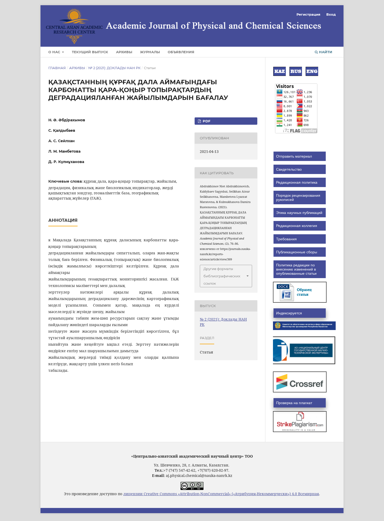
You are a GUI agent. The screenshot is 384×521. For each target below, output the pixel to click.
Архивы (124, 52)
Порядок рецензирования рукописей (298, 197)
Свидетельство (289, 169)
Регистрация (308, 14)
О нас (54, 52)
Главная (57, 68)
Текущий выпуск (90, 52)
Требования (286, 239)
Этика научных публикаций (299, 213)
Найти (325, 52)
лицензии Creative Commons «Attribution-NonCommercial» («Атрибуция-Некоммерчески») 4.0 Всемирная (221, 493)
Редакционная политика (296, 182)
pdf (206, 121)
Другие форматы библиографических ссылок (221, 276)
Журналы (150, 52)
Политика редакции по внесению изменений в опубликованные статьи (296, 269)
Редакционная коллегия (296, 226)
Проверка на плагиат (294, 403)
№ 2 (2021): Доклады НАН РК (114, 68)
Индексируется (289, 313)
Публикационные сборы (296, 252)
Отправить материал (294, 156)
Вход (331, 14)
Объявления (181, 52)
